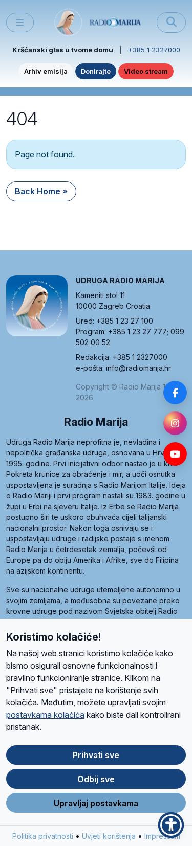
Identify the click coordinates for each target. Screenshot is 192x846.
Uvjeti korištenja (109, 836)
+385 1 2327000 (154, 49)
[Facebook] (175, 392)
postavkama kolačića (45, 715)
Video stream (146, 71)
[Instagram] (175, 423)
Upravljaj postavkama (96, 803)
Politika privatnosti (42, 836)
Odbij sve (96, 779)
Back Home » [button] (41, 191)
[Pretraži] (171, 22)
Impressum (162, 836)
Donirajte (96, 71)
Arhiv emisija (46, 71)
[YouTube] (175, 454)
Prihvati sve (96, 755)
